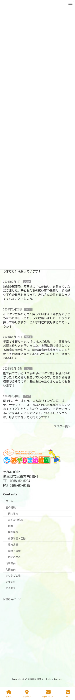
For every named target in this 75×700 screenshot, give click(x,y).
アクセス (11, 588)
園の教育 (13, 513)
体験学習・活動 (17, 538)
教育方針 (13, 544)
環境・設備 (14, 550)
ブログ (27, 282)
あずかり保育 (15, 519)
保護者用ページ (12, 599)
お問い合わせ (48, 696)
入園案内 (11, 569)
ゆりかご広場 (13, 575)
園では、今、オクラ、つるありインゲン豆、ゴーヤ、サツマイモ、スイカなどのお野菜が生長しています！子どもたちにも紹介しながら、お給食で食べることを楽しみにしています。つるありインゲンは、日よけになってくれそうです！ (36, 409)
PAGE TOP (68, 680)
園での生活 (14, 557)
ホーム (9, 501)
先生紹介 (11, 582)
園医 (10, 526)
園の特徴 (11, 507)
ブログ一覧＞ (62, 426)
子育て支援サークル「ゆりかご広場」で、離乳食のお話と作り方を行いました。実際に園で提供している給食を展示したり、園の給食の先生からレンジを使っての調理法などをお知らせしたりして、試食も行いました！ (36, 349)
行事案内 (11, 563)
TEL (67, 696)
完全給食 (13, 532)
